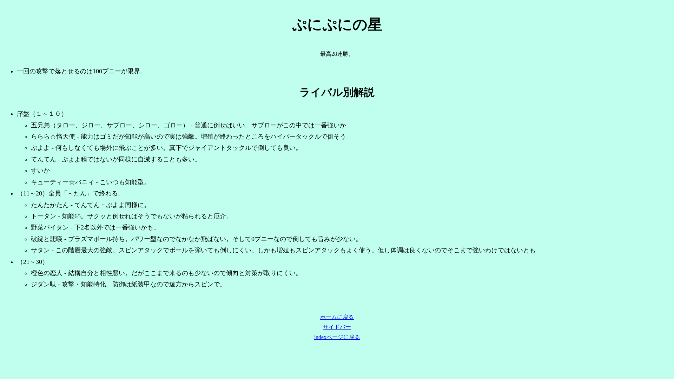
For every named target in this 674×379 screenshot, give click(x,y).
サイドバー (337, 327)
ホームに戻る (337, 317)
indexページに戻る (337, 337)
